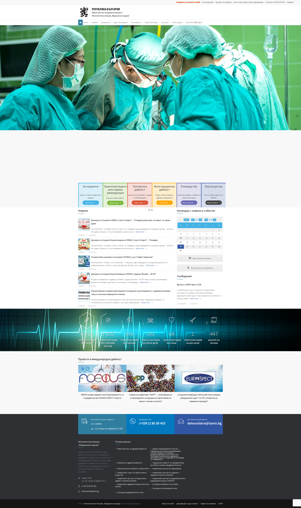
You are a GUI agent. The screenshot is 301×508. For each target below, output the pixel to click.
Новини (95, 22)
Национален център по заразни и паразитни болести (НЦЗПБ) (164, 474)
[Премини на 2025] (206, 219)
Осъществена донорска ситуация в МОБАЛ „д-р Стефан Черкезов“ (122, 257)
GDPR (220, 503)
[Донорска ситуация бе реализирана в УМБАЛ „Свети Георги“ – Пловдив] (84, 244)
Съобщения (184, 276)
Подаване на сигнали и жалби (188, 2)
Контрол (165, 22)
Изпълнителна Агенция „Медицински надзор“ (102, 503)
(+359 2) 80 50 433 (152, 423)
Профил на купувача (223, 2)
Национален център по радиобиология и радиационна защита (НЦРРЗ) (167, 479)
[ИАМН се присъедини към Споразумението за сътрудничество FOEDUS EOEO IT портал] (102, 378)
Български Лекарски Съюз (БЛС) (165, 484)
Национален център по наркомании (166, 468)
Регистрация (177, 22)
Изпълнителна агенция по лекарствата (133, 468)
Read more (140, 232)
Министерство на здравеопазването (132, 449)
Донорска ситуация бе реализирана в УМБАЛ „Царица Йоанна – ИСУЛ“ (123, 274)
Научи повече (187, 203)
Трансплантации (151, 22)
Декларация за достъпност (187, 503)
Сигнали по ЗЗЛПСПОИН (275, 2)
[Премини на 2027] (214, 219)
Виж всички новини (201, 258)
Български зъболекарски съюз (164, 488)
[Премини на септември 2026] (200, 219)
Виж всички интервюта (201, 268)
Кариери (290, 2)
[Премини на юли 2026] (193, 219)
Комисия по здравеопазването (129, 463)
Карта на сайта (168, 503)
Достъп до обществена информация (248, 2)
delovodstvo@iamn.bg (204, 423)
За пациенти (136, 22)
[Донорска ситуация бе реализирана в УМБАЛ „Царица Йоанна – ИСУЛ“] (84, 278)
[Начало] (80, 22)
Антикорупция (207, 2)
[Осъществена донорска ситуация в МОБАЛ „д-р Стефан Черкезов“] (84, 261)
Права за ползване (208, 503)
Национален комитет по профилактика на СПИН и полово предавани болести (167, 464)
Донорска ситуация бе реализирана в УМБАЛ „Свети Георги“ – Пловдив (124, 240)
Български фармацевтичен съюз (130, 492)
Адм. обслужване (121, 22)
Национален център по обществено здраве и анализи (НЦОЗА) (130, 479)
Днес (186, 220)
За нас (85, 22)
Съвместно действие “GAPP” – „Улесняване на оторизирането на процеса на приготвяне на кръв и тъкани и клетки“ (150, 397)
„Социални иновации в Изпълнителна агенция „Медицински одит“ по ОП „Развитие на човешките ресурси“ (198, 397)
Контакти (190, 22)
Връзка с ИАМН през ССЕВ (189, 284)
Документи (105, 22)
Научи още (89, 203)
